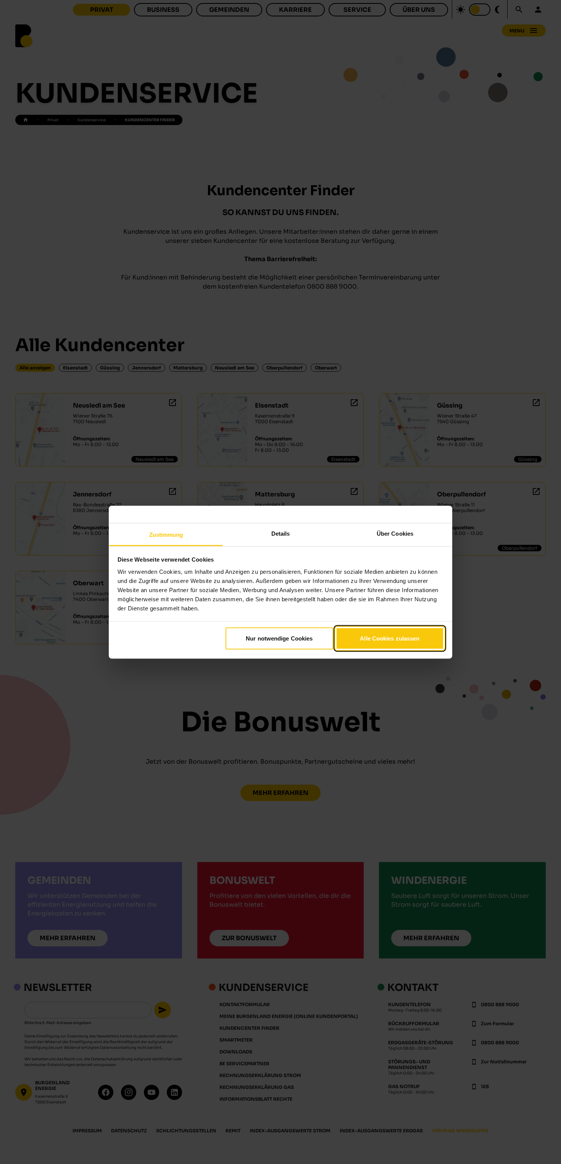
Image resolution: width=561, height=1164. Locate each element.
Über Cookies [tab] (395, 533)
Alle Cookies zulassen (389, 638)
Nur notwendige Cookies (279, 638)
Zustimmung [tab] (166, 534)
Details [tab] (280, 533)
